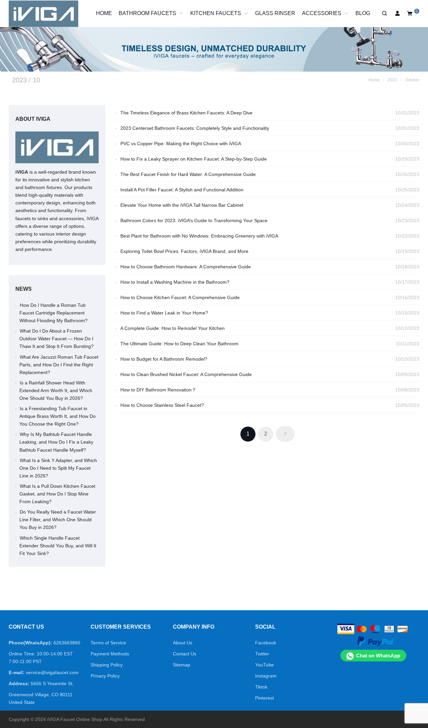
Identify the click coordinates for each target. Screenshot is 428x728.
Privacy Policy (105, 675)
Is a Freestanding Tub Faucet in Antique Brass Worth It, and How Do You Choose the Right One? (57, 416)
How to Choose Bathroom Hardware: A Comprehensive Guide (185, 266)
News (23, 289)
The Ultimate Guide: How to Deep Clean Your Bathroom (179, 343)
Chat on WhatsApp (378, 655)
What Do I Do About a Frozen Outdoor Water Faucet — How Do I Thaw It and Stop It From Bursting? (56, 338)
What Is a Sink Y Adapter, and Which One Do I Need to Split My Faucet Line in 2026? (58, 468)
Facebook (265, 642)
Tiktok (261, 687)
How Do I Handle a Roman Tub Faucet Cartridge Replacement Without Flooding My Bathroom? (53, 312)
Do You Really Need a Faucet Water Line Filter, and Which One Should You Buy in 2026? (57, 519)
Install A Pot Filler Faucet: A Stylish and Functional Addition (181, 189)
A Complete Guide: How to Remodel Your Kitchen (173, 328)
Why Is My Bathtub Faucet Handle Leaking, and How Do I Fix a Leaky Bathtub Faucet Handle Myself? (56, 442)
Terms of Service (108, 642)
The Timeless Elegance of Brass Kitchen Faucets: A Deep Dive (186, 112)
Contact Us (184, 653)
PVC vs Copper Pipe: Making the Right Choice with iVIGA (180, 143)
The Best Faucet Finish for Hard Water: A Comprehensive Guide (188, 174)
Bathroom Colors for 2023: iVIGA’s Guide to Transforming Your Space (194, 220)
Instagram (266, 675)
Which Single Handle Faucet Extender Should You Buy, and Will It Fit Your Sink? (57, 545)
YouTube (264, 664)
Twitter (262, 653)
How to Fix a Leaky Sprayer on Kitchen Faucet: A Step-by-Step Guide (193, 159)
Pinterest (264, 698)
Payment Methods (110, 653)
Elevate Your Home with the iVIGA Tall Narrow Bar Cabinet (181, 205)
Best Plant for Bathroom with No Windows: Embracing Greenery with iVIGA (199, 236)
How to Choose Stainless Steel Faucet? (162, 405)
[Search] (384, 13)
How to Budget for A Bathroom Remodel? (163, 359)
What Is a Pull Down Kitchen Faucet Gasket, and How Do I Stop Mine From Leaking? (57, 493)
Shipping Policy (107, 664)
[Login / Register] (397, 13)
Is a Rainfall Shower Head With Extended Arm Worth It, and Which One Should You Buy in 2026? (55, 390)
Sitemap (181, 664)
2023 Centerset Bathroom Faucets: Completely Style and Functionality (194, 128)
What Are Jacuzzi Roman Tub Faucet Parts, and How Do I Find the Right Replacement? (58, 364)
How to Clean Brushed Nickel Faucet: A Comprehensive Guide (186, 374)
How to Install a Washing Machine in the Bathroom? (174, 282)
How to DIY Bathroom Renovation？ (158, 389)
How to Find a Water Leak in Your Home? (164, 312)
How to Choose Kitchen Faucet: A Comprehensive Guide (180, 297)
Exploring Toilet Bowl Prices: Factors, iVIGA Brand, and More (184, 251)
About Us (182, 642)
